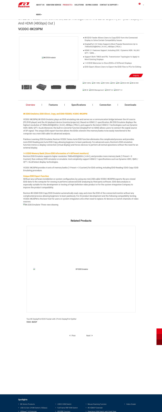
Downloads (130, 105)
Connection (105, 105)
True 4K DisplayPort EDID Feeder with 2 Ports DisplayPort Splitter (51, 319)
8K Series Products (27, 404)
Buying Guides (92, 5)
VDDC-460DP (31, 322)
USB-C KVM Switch (64, 404)
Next (88, 335)
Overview (30, 105)
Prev (74, 335)
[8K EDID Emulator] (48, 58)
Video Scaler (131, 404)
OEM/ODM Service (53, 5)
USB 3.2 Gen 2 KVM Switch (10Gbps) (33, 408)
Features (53, 105)
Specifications (78, 105)
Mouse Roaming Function (97, 404)
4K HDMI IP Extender (95, 408)
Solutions (79, 5)
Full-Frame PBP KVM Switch (67, 408)
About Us (40, 5)
